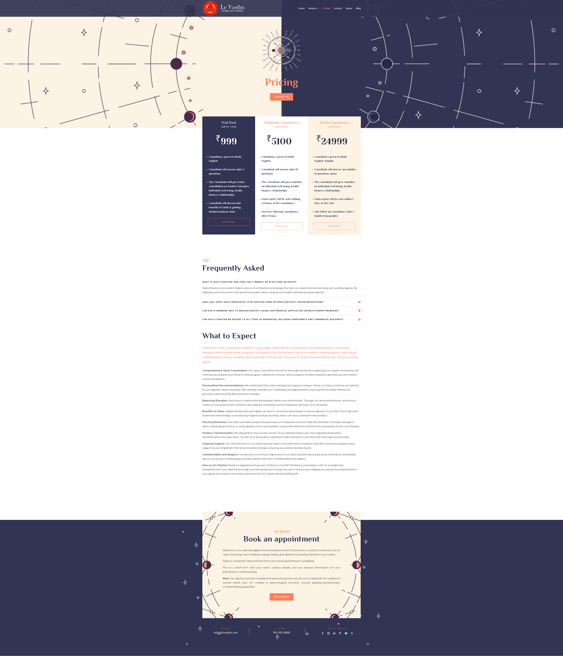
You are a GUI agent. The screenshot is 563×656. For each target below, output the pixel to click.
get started (281, 597)
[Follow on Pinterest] (340, 633)
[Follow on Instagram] (328, 633)
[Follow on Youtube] (346, 633)
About (349, 8)
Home (302, 8)
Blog (358, 8)
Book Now (229, 222)
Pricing (326, 8)
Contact (338, 8)
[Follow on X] (352, 633)
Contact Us (281, 97)
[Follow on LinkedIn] (334, 633)
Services (312, 8)
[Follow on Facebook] (322, 633)
